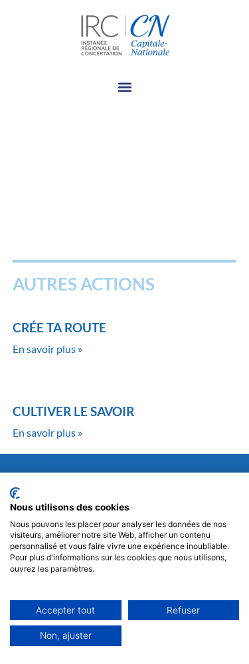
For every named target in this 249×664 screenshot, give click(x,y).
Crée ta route (59, 327)
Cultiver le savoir (73, 411)
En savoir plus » (47, 348)
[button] (124, 87)
